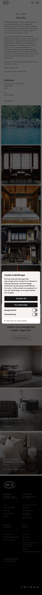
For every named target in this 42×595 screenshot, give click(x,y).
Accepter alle (21, 298)
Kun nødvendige (21, 305)
